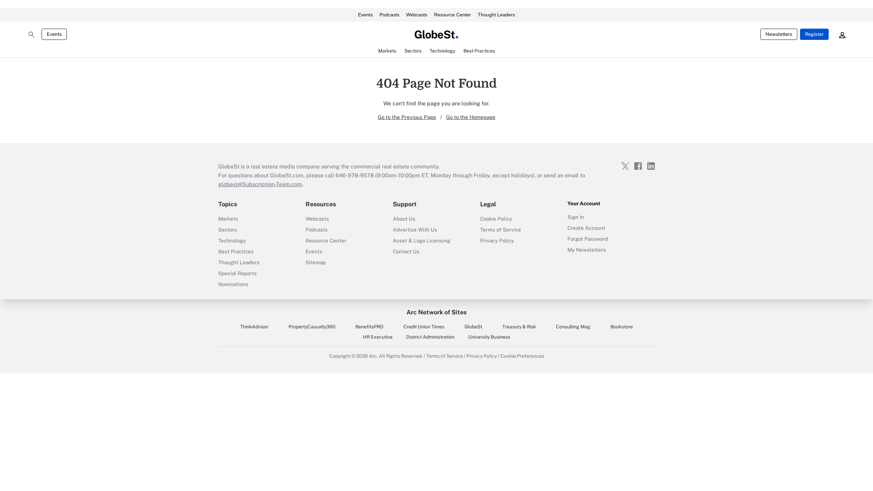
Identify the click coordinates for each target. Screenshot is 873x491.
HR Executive (378, 337)
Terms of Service (500, 230)
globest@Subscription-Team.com (260, 184)
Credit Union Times (423, 326)
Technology (232, 240)
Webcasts (416, 14)
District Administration (430, 337)
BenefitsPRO (369, 326)
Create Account (586, 228)
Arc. (373, 356)
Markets (228, 219)
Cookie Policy (496, 219)
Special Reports (237, 273)
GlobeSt (473, 326)
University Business (489, 337)
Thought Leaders (496, 14)
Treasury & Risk (519, 326)
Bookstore (621, 326)
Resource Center (452, 14)
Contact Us (406, 251)
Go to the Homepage (470, 117)
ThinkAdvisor (254, 326)
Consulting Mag (573, 326)
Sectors (227, 230)
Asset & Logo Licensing (421, 240)
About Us (404, 219)
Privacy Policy (497, 240)
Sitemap (316, 262)
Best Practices (236, 251)
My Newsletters (586, 250)
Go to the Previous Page (407, 117)
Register (814, 34)
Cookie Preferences (522, 356)
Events (365, 14)
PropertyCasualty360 (312, 326)
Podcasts (389, 14)
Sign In (575, 217)
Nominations (233, 284)
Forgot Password (587, 239)
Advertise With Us (415, 230)
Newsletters (779, 34)
